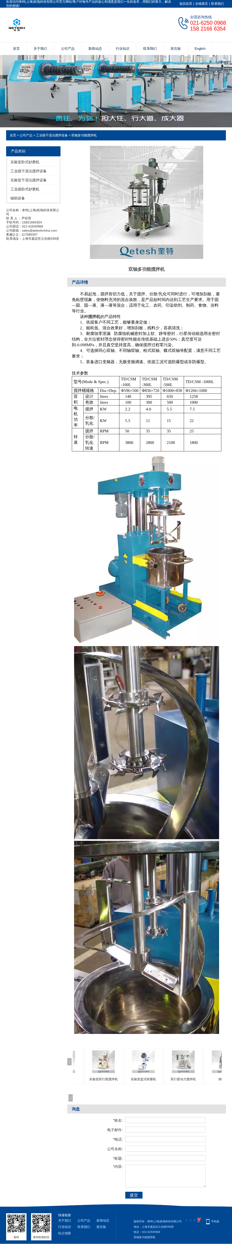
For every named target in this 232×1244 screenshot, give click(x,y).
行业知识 (122, 48)
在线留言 (201, 3)
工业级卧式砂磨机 (24, 189)
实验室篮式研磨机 (143, 1079)
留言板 (176, 48)
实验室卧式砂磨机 (24, 162)
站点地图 (64, 1233)
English (200, 48)
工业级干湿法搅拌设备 (52, 135)
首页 (16, 48)
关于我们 (40, 48)
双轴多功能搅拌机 (84, 135)
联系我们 (217, 3)
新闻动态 (95, 48)
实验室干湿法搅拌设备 (28, 180)
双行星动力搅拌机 (183, 1079)
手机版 (215, 1221)
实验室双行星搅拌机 (103, 1079)
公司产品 (68, 48)
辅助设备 (17, 198)
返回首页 (185, 3)
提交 (134, 1195)
